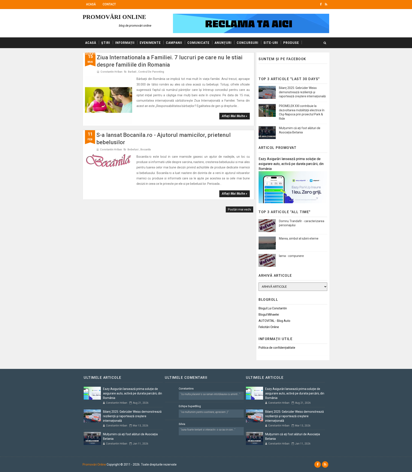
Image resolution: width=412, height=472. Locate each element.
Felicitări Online (269, 327)
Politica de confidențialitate (277, 347)
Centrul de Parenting (151, 71)
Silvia (182, 424)
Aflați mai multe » (234, 116)
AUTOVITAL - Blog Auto (274, 320)
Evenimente (150, 42)
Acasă (91, 4)
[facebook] (321, 4)
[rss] (326, 4)
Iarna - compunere (291, 256)
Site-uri (271, 42)
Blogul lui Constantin (273, 308)
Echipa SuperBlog (190, 406)
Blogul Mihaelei (269, 314)
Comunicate (198, 42)
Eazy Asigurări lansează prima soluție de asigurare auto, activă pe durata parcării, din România (291, 164)
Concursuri (247, 42)
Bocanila (145, 149)
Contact (109, 4)
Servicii (92, 53)
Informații (125, 42)
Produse (291, 42)
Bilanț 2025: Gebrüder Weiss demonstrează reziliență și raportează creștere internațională (302, 92)
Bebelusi (132, 149)
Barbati (132, 71)
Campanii (174, 42)
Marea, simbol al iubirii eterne (298, 238)
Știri (105, 42)
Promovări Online (114, 17)
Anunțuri (223, 42)
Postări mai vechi (239, 209)
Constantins (186, 388)
